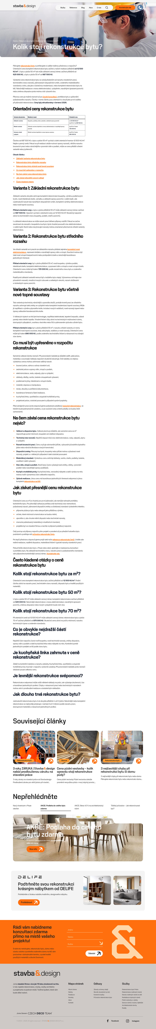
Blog (83, 7)
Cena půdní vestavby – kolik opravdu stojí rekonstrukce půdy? (75, 771)
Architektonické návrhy (129, 1005)
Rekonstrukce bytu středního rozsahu (31, 162)
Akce (91, 7)
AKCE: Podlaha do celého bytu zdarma (52, 807)
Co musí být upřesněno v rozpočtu (30, 170)
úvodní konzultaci (50, 96)
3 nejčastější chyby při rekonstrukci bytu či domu (118, 770)
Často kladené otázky (25, 181)
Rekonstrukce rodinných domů (132, 992)
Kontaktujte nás (125, 8)
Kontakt (70, 1002)
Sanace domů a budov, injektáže (132, 1002)
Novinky (70, 997)
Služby (62, 7)
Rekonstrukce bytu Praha (130, 989)
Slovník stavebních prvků (102, 992)
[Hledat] (107, 7)
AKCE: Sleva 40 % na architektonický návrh (88, 807)
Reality (124, 1008)
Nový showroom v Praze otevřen (22, 807)
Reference (73, 7)
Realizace (71, 995)
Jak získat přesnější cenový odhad (30, 177)
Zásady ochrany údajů (101, 989)
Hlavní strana (72, 989)
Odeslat (91, 953)
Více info (33, 849)
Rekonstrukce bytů (26, 41)
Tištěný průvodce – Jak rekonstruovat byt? (125, 807)
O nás (99, 7)
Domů (15, 41)
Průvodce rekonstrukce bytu (103, 997)
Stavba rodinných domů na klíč (132, 995)
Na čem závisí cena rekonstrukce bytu (31, 174)
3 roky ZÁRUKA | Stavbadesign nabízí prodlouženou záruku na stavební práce (34, 771)
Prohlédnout (26, 902)
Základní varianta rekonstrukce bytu (30, 158)
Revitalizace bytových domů (131, 997)
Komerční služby (99, 995)
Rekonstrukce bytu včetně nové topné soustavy (35, 166)
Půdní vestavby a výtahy (130, 1000)
